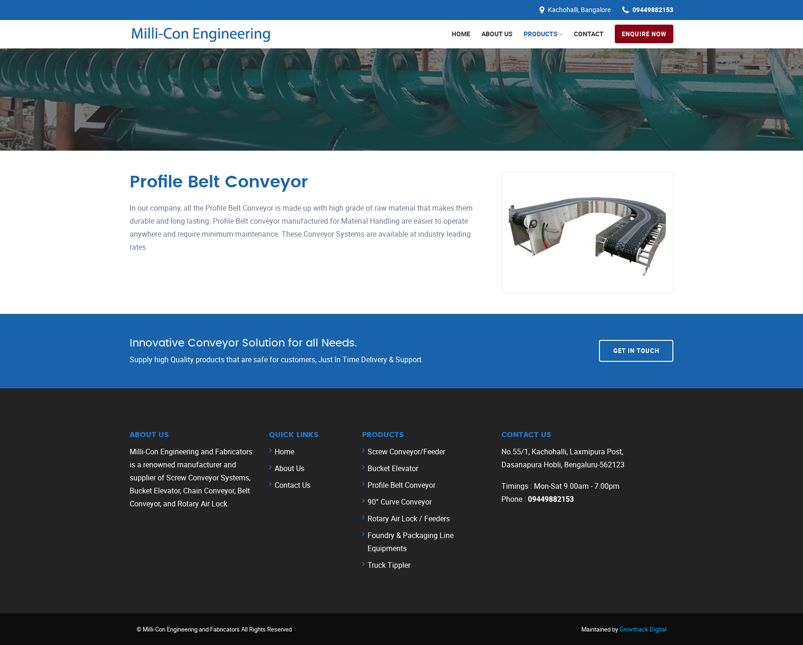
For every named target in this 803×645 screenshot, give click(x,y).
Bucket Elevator (393, 468)
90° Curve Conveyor (400, 502)
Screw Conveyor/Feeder (406, 451)
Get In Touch (636, 350)
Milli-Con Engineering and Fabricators (192, 629)
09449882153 (652, 9)
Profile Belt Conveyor (401, 485)
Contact (589, 33)
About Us (289, 468)
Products (541, 33)
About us (497, 33)
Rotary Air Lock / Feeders (409, 518)
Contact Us (292, 485)
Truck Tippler (389, 565)
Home (461, 33)
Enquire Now (644, 34)
